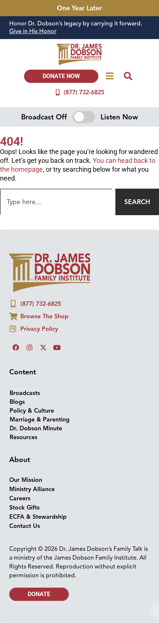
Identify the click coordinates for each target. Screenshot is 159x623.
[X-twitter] (43, 347)
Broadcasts (25, 393)
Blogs (17, 402)
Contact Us (24, 526)
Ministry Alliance (32, 489)
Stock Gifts (24, 507)
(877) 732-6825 (84, 92)
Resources (23, 437)
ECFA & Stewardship (38, 517)
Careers (19, 498)
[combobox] (56, 202)
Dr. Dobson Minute (36, 428)
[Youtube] (57, 347)
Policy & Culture (32, 410)
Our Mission (25, 480)
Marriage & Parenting (40, 419)
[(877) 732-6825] (58, 92)
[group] (79, 27)
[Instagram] (29, 347)
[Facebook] (16, 347)
